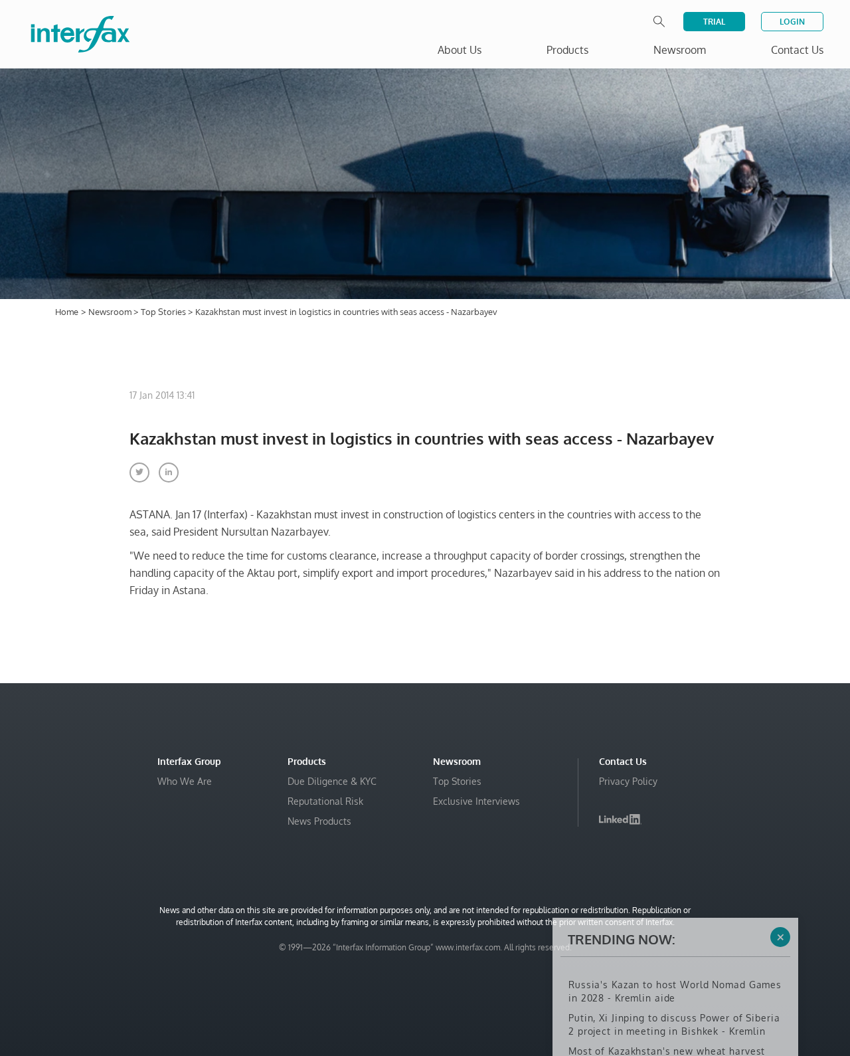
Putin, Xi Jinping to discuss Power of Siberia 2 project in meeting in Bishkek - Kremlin (674, 960)
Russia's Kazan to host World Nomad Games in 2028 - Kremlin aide (675, 927)
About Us (459, 49)
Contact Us (797, 49)
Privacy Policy (628, 781)
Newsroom (110, 311)
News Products (319, 821)
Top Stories (164, 311)
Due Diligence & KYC (332, 781)
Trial (714, 22)
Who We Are (184, 781)
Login (792, 22)
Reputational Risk (325, 801)
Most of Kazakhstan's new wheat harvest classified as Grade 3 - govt (666, 994)
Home (66, 311)
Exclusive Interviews (476, 801)
